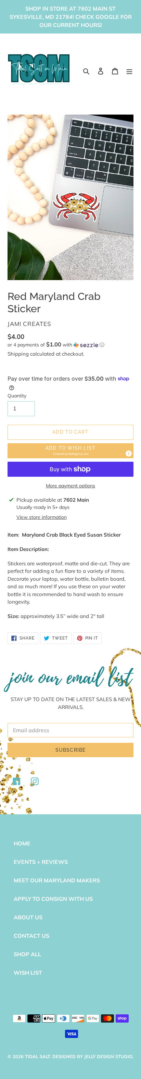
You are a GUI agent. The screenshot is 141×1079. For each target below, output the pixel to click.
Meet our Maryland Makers (57, 880)
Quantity (17, 396)
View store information (41, 517)
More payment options (70, 486)
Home (22, 843)
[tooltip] (129, 453)
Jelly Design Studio (108, 1056)
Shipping (18, 354)
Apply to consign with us (53, 898)
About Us (28, 917)
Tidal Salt (37, 1056)
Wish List (28, 972)
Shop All (27, 954)
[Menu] (129, 70)
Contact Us (31, 935)
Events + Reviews (41, 861)
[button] (56, 344)
